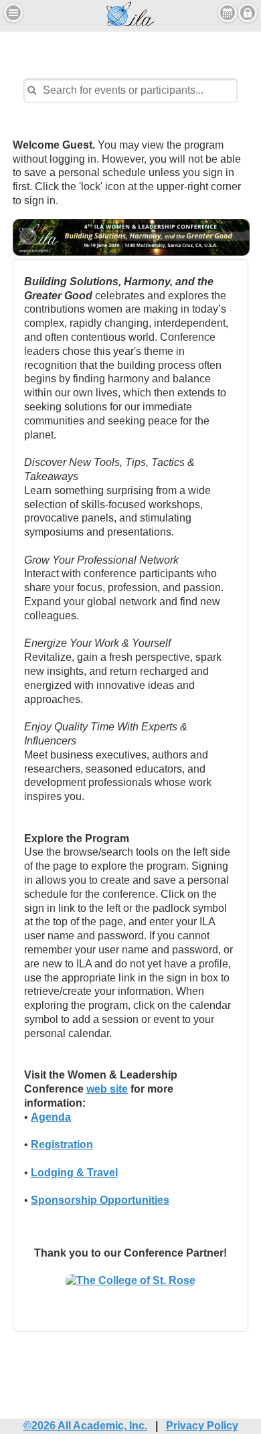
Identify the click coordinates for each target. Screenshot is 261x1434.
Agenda (51, 1117)
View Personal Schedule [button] (227, 13)
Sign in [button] (248, 13)
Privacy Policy (202, 1425)
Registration (62, 1144)
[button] (13, 13)
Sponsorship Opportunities (100, 1200)
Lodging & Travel (74, 1172)
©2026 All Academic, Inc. (85, 1425)
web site (107, 1089)
